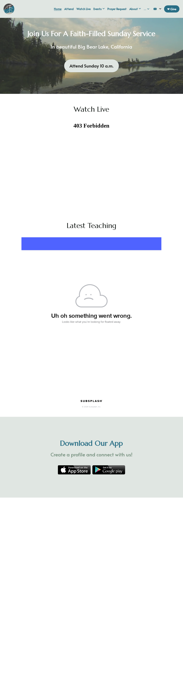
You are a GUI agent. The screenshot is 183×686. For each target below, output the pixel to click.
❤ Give (171, 9)
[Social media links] (155, 8)
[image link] (9, 8)
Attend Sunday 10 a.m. (91, 66)
